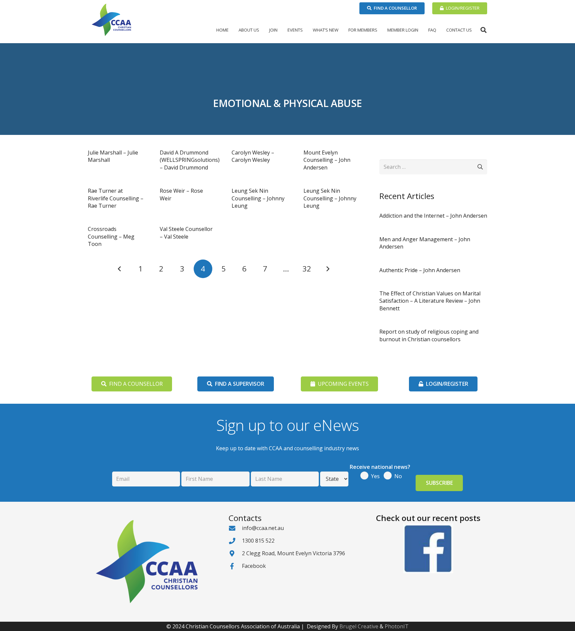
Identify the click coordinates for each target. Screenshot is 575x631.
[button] (262, 30)
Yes (375, 476)
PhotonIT (397, 626)
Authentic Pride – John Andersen (419, 270)
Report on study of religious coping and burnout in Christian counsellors (429, 335)
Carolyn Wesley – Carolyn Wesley (253, 156)
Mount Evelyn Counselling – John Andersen (326, 160)
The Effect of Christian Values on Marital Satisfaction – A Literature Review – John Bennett (429, 301)
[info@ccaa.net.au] (235, 528)
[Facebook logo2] (428, 548)
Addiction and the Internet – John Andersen (433, 215)
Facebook (254, 566)
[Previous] (119, 269)
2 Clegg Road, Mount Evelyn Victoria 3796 (293, 553)
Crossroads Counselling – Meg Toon (111, 236)
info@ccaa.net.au (263, 528)
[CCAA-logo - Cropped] (111, 20)
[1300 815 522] (235, 541)
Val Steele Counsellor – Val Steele (186, 232)
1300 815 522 (258, 540)
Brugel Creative (358, 626)
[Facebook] (235, 566)
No (398, 476)
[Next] (327, 269)
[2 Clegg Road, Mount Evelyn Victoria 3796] (235, 553)
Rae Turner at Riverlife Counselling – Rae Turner (115, 198)
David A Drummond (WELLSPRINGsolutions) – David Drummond (190, 160)
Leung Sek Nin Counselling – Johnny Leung (258, 198)
